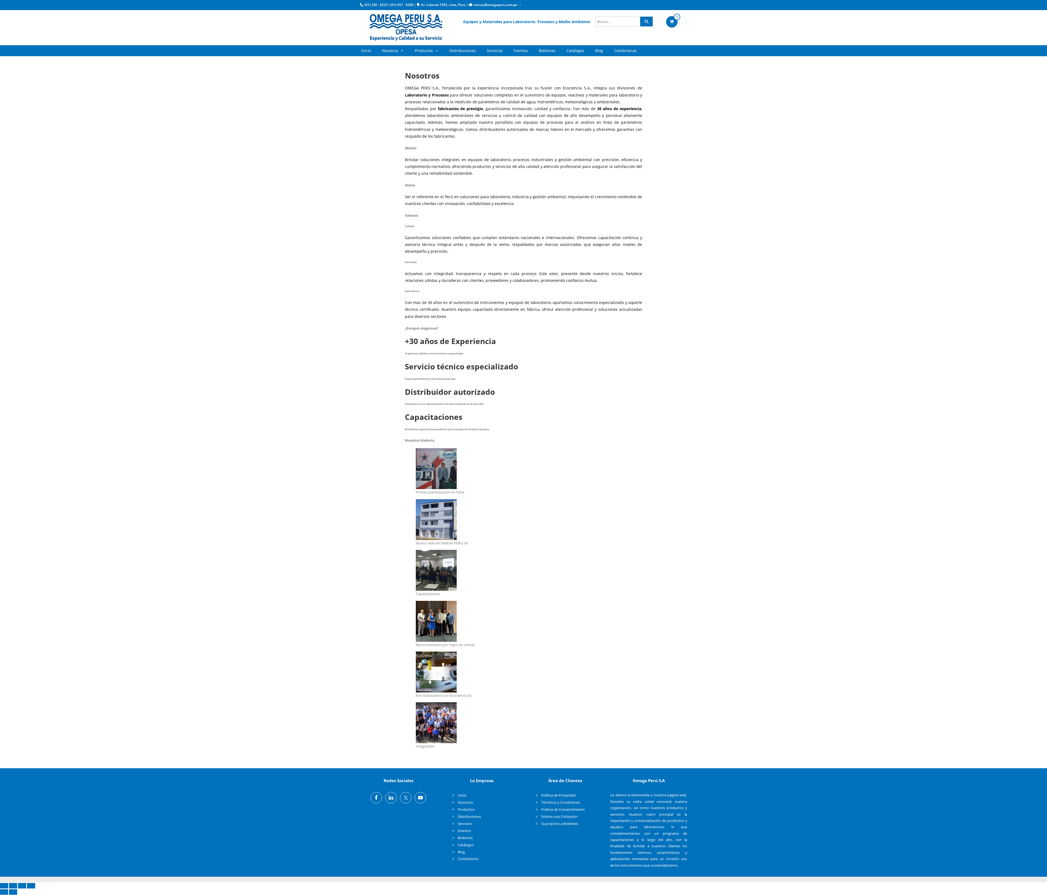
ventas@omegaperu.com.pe (495, 4)
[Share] (13, 885)
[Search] (646, 21)
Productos (424, 50)
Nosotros (390, 50)
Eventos (521, 50)
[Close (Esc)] (4, 885)
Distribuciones (462, 50)
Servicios (495, 50)
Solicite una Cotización (559, 816)
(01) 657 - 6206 (401, 4)
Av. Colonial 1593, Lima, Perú (443, 4)
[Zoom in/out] (31, 885)
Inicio (366, 50)
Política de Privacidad (558, 795)
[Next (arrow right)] (13, 892)
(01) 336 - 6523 (376, 4)
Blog (599, 50)
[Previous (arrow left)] (4, 892)
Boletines (547, 50)
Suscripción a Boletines (559, 823)
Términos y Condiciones (560, 802)
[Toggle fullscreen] (22, 885)
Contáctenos (625, 50)
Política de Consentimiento (563, 809)
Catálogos (575, 50)
